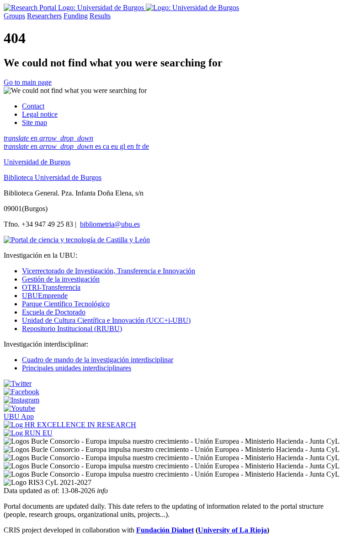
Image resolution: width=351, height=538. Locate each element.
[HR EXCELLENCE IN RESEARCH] (70, 425)
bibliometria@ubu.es (110, 224)
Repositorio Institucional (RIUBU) (72, 328)
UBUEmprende (45, 295)
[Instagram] (21, 400)
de (145, 146)
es (99, 146)
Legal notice (40, 114)
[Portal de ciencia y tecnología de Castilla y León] (77, 240)
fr (139, 146)
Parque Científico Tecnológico (66, 304)
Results (100, 16)
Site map (34, 122)
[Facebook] (21, 392)
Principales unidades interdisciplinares (76, 368)
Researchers (44, 16)
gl (123, 146)
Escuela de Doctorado (53, 312)
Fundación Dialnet (165, 530)
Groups (14, 16)
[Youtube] (19, 408)
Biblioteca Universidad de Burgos (52, 177)
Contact (33, 106)
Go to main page (28, 82)
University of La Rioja (232, 530)
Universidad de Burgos (37, 162)
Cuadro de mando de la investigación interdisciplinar (97, 360)
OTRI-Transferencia (51, 287)
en (48, 138)
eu (115, 146)
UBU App (19, 416)
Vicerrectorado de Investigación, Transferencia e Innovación (108, 271)
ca (107, 146)
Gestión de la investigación (61, 279)
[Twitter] (18, 383)
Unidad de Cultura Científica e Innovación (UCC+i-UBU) (106, 320)
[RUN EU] (28, 433)
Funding (76, 16)
